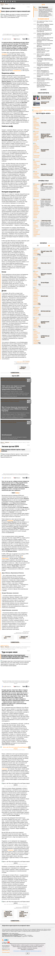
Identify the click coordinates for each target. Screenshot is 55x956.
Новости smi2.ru (5, 645)
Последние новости (43, 19)
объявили (4, 54)
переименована (17, 70)
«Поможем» (5, 768)
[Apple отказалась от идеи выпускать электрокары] (36, 174)
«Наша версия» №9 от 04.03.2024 (23, 361)
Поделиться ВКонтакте (1, 1)
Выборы (17, 493)
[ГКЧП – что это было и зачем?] (36, 283)
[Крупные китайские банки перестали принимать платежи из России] (36, 136)
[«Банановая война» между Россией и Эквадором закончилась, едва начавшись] (36, 122)
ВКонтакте (6, 940)
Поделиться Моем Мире (3, 1)
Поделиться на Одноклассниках (6, 1)
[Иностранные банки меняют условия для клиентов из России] (36, 164)
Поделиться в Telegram (12, 1)
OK (27, 953)
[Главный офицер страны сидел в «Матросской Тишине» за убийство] (36, 322)
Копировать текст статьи (15, 1)
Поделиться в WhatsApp (8, 1)
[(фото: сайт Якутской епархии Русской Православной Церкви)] (16, 747)
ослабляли (10, 520)
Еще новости (43, 89)
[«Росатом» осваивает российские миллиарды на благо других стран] (36, 311)
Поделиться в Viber (10, 1)
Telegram (4, 940)
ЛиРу (7, 940)
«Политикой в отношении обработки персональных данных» (27, 951)
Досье (43, 4)
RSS (3, 940)
